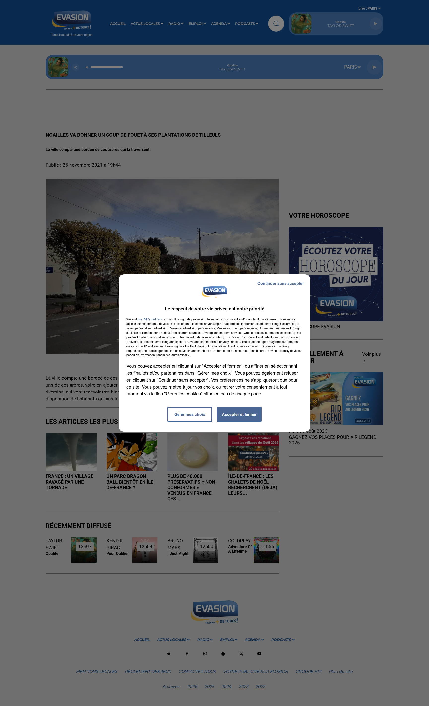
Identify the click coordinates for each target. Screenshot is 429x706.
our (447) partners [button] (150, 319)
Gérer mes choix (189, 414)
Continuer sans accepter (280, 283)
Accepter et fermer (239, 414)
